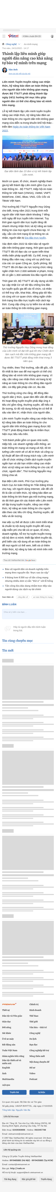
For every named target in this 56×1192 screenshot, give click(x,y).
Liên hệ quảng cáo (12, 1149)
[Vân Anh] (4, 70)
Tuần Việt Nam (9, 1050)
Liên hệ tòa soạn (11, 1116)
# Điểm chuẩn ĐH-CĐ (32, 36)
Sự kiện (41, 1092)
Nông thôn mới (37, 1056)
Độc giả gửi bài (28, 1179)
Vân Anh (13, 69)
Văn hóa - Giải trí (38, 1027)
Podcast (33, 1079)
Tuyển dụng (46, 1179)
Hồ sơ (32, 1067)
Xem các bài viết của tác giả (19, 74)
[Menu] (4, 36)
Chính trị (33, 1004)
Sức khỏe (6, 1033)
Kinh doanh (35, 1010)
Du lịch (32, 1039)
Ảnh (4, 1073)
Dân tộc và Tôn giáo (12, 1016)
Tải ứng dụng (10, 1179)
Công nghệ (11, 44)
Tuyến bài (14, 1092)
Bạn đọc (33, 1044)
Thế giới (33, 1021)
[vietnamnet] (13, 38)
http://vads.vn (17, 1168)
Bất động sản (8, 1044)
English (6, 1067)
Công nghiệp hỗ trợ (39, 1050)
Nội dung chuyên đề (39, 1062)
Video (32, 1073)
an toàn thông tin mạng (42, 597)
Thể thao (33, 1016)
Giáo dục (6, 1021)
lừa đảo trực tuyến (35, 237)
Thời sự (6, 1010)
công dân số (23, 597)
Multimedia (8, 1079)
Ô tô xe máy (8, 1039)
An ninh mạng (31, 44)
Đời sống (6, 1027)
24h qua (6, 1085)
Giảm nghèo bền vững (13, 1056)
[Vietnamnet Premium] (9, 1005)
